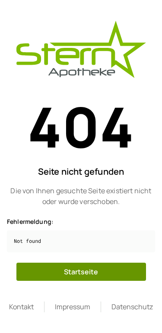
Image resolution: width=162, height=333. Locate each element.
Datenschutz (132, 306)
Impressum (72, 306)
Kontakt (21, 306)
